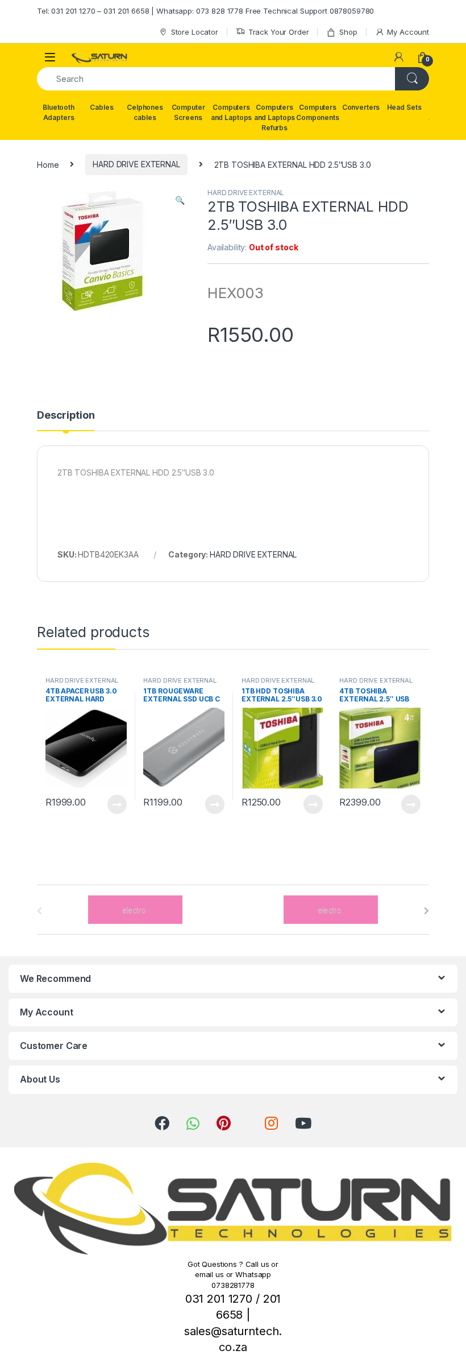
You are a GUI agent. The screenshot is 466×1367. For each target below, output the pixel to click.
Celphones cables (145, 112)
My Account (408, 31)
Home (48, 164)
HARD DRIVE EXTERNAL (136, 164)
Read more (116, 804)
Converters (361, 107)
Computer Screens (188, 112)
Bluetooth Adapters (58, 112)
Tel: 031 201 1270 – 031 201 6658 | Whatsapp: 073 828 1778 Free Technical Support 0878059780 (205, 10)
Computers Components (317, 112)
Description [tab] (65, 415)
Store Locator (194, 31)
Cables (101, 107)
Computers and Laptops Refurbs (274, 117)
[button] (180, 200)
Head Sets (404, 107)
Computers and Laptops (231, 112)
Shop (348, 31)
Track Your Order (278, 31)
